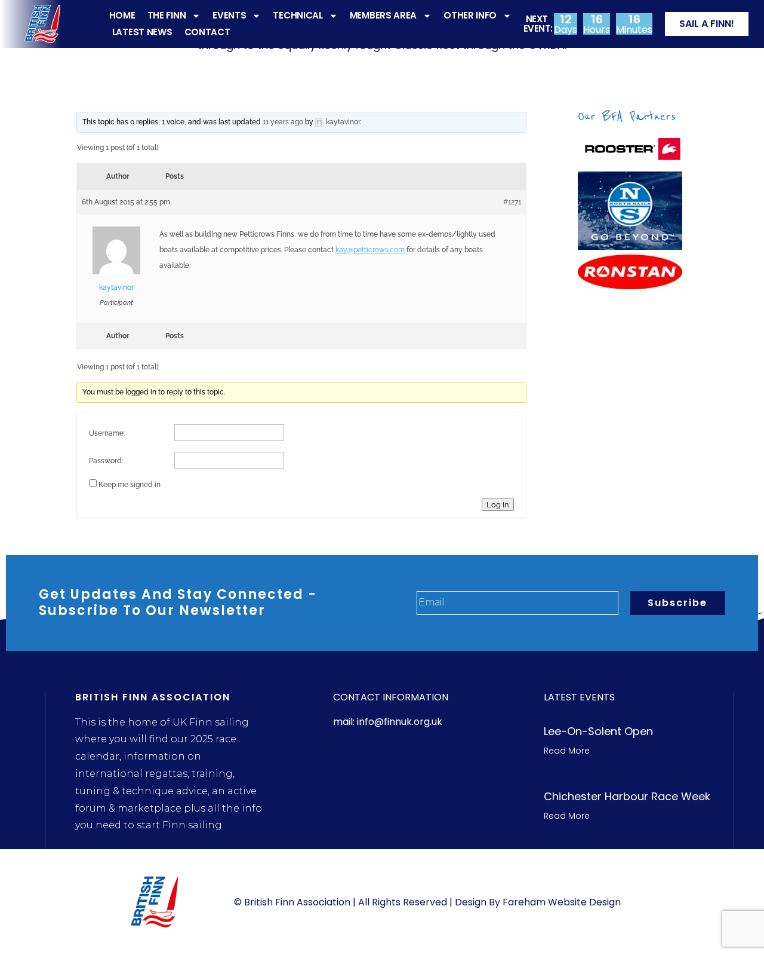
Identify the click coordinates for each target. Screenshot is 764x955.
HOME (122, 15)
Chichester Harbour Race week (627, 796)
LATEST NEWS (142, 32)
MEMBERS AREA (383, 15)
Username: (107, 433)
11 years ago (283, 122)
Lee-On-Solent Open (598, 731)
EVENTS (229, 15)
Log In (497, 504)
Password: (106, 461)
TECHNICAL (297, 15)
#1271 (512, 202)
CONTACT (207, 32)
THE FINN (166, 15)
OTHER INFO (470, 15)
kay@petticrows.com (370, 250)
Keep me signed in (129, 484)
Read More (567, 751)
